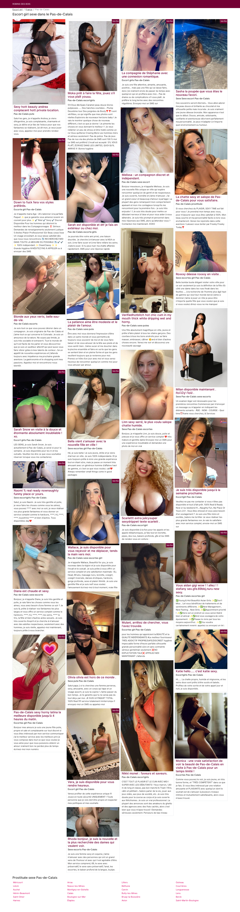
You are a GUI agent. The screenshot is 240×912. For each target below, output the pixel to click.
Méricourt (18, 882)
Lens (178, 893)
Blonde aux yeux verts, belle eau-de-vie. (37, 318)
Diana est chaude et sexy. (31, 591)
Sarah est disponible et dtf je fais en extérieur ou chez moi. (93, 226)
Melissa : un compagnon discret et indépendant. (145, 176)
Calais (70, 893)
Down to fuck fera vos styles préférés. (34, 204)
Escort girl (17, 9)
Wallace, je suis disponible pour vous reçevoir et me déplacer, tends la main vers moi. (93, 551)
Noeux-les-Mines (76, 886)
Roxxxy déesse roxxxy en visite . (198, 274)
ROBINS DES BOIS (21, 4)
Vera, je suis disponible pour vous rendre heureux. (91, 783)
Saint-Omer (18, 896)
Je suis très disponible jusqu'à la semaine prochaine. (198, 491)
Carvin (125, 889)
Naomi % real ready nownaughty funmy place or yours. (36, 492)
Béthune (126, 886)
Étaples (71, 900)
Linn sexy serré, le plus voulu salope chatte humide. (147, 423)
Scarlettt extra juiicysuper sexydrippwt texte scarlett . (141, 519)
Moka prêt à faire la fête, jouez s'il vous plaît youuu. (91, 94)
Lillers (125, 882)
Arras (70, 882)
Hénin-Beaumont (21, 893)
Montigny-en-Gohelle (78, 889)
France (29, 9)
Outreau (180, 882)
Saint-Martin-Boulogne (187, 900)
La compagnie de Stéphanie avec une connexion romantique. (145, 74)
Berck (179, 896)
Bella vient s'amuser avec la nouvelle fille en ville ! (87, 442)
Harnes (16, 900)
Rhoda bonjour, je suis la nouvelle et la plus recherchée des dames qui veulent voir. (92, 842)
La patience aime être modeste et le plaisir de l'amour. (92, 323)
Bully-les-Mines (129, 893)
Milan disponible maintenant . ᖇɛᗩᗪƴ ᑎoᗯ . (196, 391)
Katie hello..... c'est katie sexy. (197, 671)
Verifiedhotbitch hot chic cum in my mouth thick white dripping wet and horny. (146, 318)
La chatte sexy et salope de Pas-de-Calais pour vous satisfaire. (198, 198)
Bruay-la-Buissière (131, 896)
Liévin (16, 886)
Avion (124, 900)
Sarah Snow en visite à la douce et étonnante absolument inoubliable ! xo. (38, 433)
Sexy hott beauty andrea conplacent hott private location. (36, 108)
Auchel (16, 889)
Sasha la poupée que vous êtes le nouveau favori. (199, 93)
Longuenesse (182, 889)
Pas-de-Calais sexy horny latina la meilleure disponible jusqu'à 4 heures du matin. (37, 715)
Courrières (181, 886)
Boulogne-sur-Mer (76, 896)
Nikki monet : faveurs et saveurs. (144, 773)
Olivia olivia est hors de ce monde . (92, 677)
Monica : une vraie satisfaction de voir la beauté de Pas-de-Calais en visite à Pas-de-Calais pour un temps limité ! (200, 766)
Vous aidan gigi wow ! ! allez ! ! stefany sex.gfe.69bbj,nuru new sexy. (197, 589)
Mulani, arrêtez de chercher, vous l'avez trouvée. (145, 624)
